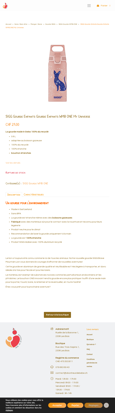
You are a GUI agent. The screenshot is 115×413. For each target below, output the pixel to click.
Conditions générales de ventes (92, 362)
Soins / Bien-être (20, 24)
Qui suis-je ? (91, 344)
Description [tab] (13, 194)
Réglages (93, 405)
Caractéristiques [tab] (34, 194)
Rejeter (75, 405)
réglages (9, 410)
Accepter (57, 405)
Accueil (8, 24)
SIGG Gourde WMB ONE (68, 24)
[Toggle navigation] (89, 6)
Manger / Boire (36, 24)
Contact (90, 354)
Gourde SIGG (50, 24)
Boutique (90, 339)
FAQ (88, 349)
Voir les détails (13, 163)
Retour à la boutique (57, 315)
